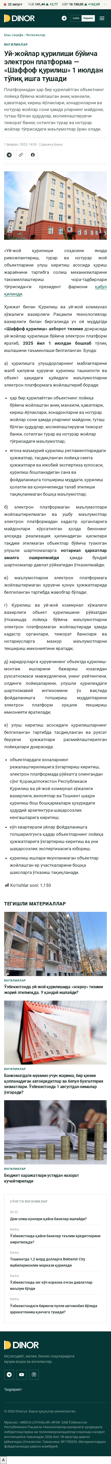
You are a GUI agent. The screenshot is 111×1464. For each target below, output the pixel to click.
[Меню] (102, 18)
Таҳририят (13, 1389)
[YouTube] (21, 1375)
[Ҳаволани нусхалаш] (21, 155)
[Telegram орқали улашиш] (9, 155)
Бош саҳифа (13, 35)
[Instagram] (34, 1375)
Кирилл (88, 18)
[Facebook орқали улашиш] (33, 155)
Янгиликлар (35, 35)
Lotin (76, 18)
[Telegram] (64, 18)
